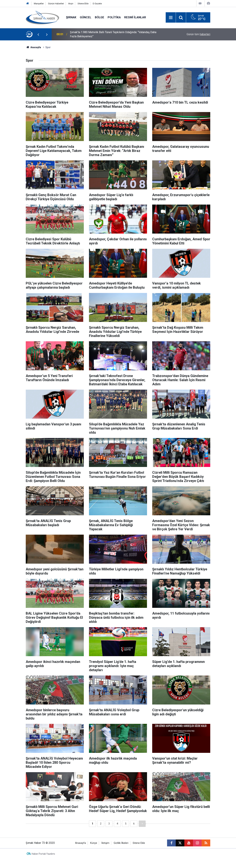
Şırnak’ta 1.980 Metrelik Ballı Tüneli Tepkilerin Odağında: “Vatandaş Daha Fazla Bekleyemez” (113, 34)
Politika (114, 17)
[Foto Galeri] (208, 3)
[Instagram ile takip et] (197, 842)
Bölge (99, 17)
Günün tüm (198, 34)
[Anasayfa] (28, 3)
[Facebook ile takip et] (171, 842)
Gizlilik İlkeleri (121, 843)
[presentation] (38, 34)
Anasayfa (35, 47)
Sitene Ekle (83, 3)
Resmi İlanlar (135, 17)
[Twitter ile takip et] (180, 842)
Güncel (85, 17)
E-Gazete (97, 3)
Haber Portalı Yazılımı (43, 853)
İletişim (105, 843)
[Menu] (171, 17)
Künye (93, 843)
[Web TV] (200, 3)
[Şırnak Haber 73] (42, 17)
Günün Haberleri (56, 3)
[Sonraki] (142, 824)
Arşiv (70, 3)
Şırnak (71, 17)
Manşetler (39, 3)
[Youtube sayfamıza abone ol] (188, 842)
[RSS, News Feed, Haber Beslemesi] (206, 842)
